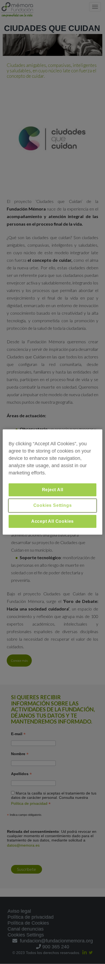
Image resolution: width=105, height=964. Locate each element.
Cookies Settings (52, 505)
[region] (53, 482)
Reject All (52, 489)
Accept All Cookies (52, 521)
